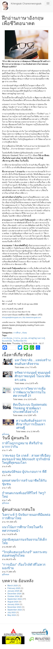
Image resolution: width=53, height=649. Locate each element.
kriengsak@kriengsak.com (12, 317)
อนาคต (24, 338)
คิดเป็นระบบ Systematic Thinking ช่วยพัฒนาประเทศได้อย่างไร (30, 408)
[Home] (5, 6)
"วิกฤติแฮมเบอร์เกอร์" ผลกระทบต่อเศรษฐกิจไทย (24, 553)
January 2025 (13, 590)
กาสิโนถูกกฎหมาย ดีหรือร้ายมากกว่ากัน (22, 445)
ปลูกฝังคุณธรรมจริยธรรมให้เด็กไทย (24, 541)
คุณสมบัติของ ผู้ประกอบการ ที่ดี (24, 471)
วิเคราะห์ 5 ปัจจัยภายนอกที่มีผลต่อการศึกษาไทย (26, 516)
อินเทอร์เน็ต (7, 340)
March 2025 (12, 585)
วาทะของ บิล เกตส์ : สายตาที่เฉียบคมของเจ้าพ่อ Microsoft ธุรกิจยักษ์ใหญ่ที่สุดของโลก (26, 459)
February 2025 (13, 588)
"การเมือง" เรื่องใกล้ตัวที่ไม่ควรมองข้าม (24, 566)
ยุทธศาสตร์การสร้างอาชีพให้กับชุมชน (24, 482)
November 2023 (14, 607)
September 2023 (14, 609)
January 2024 (13, 604)
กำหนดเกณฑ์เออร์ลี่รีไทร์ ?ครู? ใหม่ (24, 494)
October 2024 (13, 596)
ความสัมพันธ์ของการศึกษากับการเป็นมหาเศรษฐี (31, 424)
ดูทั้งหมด (5, 434)
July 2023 (11, 612)
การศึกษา (17, 332)
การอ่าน (16, 338)
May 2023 (11, 615)
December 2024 (14, 593)
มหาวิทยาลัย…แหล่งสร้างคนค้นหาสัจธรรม (33, 361)
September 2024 (14, 599)
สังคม (24, 332)
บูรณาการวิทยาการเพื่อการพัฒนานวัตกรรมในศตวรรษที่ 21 (29, 392)
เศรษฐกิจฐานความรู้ (36, 338)
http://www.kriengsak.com (31, 317)
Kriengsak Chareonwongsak (26, 3)
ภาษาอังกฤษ (7, 338)
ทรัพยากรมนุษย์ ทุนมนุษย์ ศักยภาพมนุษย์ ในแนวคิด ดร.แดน (32, 376)
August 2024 (12, 601)
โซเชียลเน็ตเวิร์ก (20, 340)
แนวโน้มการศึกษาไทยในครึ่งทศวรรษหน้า (22, 528)
